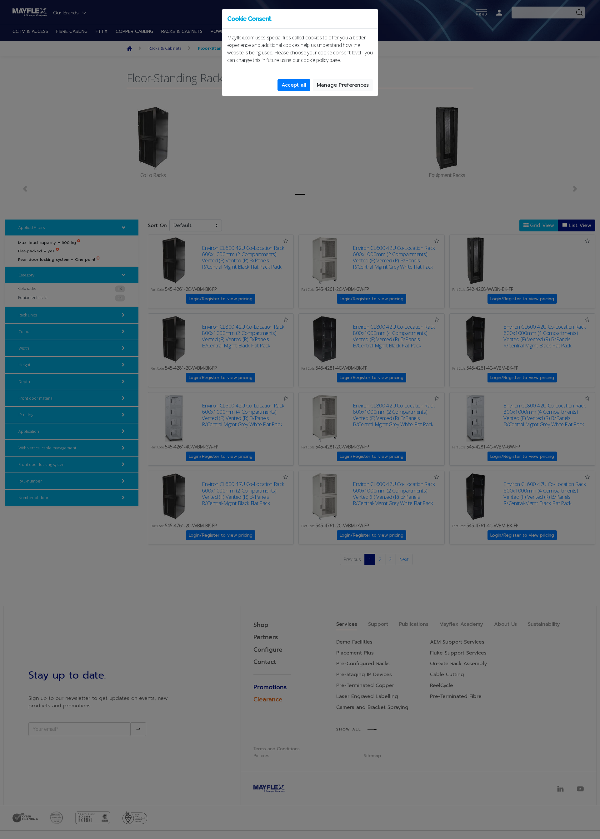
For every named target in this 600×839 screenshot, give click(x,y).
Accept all (294, 85)
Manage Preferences (343, 85)
